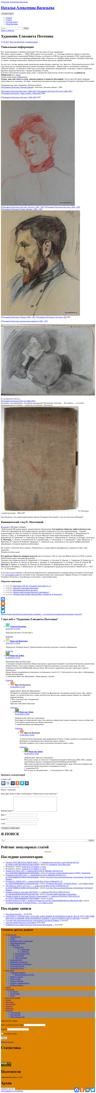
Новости (9, 1006)
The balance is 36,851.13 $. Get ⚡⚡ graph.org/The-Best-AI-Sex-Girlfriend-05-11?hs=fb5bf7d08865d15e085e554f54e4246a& (37, 887)
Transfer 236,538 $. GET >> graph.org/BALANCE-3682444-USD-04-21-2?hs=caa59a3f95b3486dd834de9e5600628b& (34, 872)
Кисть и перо (15, 979)
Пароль (4, 1029)
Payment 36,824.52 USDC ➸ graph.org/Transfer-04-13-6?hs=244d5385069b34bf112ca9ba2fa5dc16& (44, 901)
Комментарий (7, 811)
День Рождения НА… (14, 914)
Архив (8, 987)
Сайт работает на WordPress (12, 1091)
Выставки (10, 1002)
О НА (12, 939)
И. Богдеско (15, 994)
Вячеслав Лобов (17, 656)
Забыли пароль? (7, 1042)
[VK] (48, 607)
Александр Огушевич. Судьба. (34, 867)
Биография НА (16, 960)
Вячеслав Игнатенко (19, 641)
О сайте (9, 20)
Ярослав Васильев (17, 42)
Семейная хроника (17, 973)
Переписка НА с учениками (21, 941)
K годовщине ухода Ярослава (58, 865)
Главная (9, 18)
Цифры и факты (16, 985)
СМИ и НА (14, 945)
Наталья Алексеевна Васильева (27, 8)
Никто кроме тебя (17, 1017)
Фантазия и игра (17, 968)
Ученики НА (15, 937)
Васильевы (10, 970)
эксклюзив (10, 989)
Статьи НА (19, 956)
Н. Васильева (11, 935)
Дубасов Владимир (18, 627)
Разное (8, 1000)
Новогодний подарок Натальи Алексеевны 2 (31, 592)
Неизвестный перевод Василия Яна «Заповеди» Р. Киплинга (37, 594)
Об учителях (15, 1015)
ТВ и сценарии (21, 958)
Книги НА (19, 947)
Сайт (3, 824)
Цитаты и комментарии (19, 983)
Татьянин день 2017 (66, 614)
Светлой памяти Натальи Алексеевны (61, 894)
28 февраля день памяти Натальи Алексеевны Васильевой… (30, 925)
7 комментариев (31, 42)
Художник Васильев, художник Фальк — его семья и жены (69, 883)
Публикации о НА (22, 954)
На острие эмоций (13, 998)
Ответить (9, 637)
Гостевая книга (12, 22)
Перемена (9, 1008)
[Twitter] (48, 611)
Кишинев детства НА (19, 962)
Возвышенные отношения (20, 964)
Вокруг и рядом (16, 977)
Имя (3, 815)
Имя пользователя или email (12, 1025)
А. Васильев (25, 949)
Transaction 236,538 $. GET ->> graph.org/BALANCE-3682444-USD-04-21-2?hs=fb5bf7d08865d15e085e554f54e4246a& (36, 876)
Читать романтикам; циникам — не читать (26, 614)
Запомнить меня (10, 1034)
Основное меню (7, 14)
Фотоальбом (10, 1004)
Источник (5, 527)
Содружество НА (17, 966)
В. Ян (12, 996)
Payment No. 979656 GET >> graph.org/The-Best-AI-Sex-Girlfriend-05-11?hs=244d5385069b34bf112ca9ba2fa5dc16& (34, 882)
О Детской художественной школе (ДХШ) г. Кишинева (68, 873)
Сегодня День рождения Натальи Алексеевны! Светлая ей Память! (32, 920)
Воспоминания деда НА (24, 975)
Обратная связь (12, 24)
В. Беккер (14, 992)
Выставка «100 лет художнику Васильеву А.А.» (32, 586)
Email (4, 819)
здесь (18, 75)
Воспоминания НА (18, 943)
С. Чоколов (24, 952)
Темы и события (7, 30)
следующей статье (12, 575)
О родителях (15, 1013)
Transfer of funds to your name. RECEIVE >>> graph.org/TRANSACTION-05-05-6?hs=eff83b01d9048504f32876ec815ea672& (38, 893)
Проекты (9, 1011)
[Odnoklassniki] (48, 603)
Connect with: (6, 779)
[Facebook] (48, 599)
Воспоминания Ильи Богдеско (25, 590)
